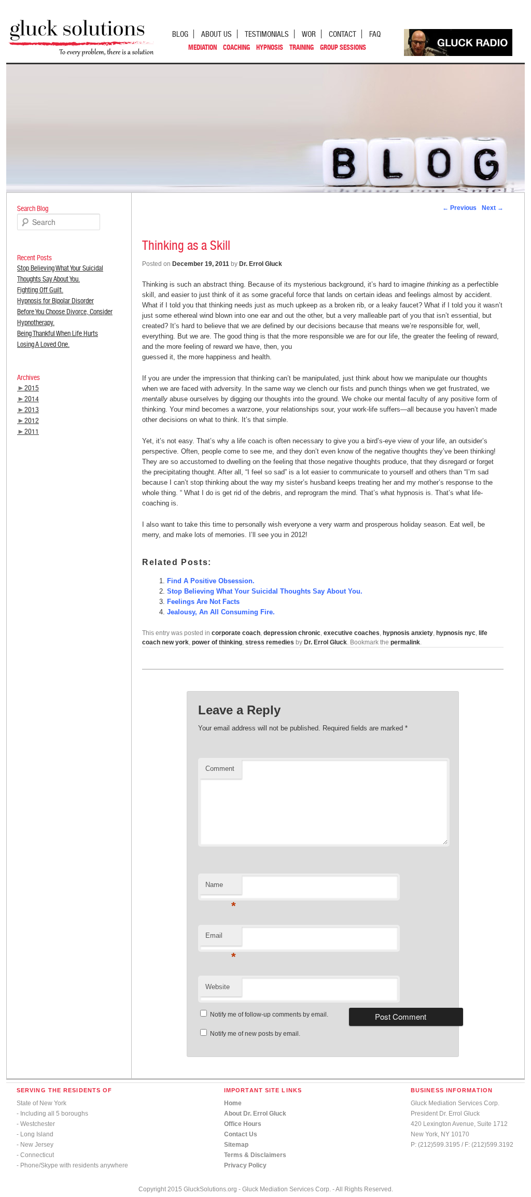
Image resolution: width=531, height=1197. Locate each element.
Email (220, 939)
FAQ (375, 34)
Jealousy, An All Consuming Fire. (221, 612)
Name (220, 888)
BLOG (180, 34)
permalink (405, 642)
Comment (219, 768)
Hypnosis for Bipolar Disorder (55, 301)
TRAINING (301, 47)
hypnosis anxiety (408, 633)
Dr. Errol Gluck (260, 263)
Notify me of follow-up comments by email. (269, 1014)
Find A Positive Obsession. (211, 581)
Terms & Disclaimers (255, 1155)
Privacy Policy (245, 1165)
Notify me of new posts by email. (255, 1033)
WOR (309, 34)
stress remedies (269, 642)
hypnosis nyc (456, 633)
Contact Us (240, 1134)
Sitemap (236, 1144)
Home (233, 1103)
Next (493, 208)
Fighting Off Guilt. (40, 290)
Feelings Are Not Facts (203, 601)
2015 (31, 388)
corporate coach (236, 633)
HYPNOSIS (269, 47)
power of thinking (217, 642)
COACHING (236, 47)
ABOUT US (216, 34)
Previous (459, 208)
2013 (31, 409)
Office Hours (242, 1124)
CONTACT (342, 34)
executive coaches (352, 633)
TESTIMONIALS (267, 34)
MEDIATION (202, 47)
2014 (31, 399)
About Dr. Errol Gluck (255, 1113)
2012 (31, 420)
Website (217, 987)
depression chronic (291, 633)
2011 (31, 431)
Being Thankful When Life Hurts (57, 333)
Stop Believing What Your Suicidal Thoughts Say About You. (264, 591)
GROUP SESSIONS (343, 47)
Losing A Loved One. (43, 344)
